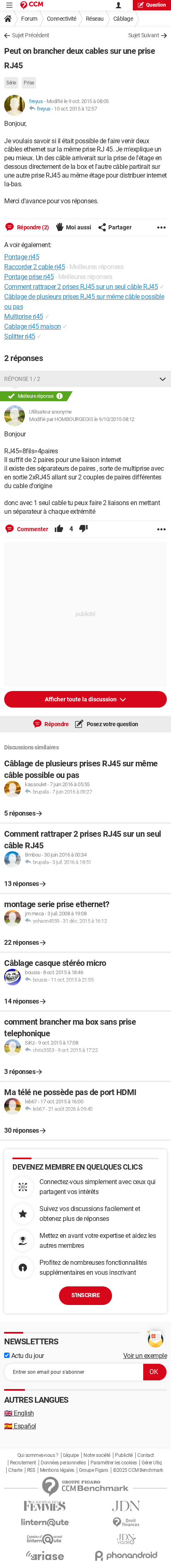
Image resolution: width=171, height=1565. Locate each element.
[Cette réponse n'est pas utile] (83, 529)
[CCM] (32, 5)
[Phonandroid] (126, 1556)
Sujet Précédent (30, 35)
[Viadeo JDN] (126, 1539)
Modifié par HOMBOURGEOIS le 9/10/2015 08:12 (81, 419)
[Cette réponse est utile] (59, 529)
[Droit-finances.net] (126, 1522)
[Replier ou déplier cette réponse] (162, 378)
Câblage (123, 18)
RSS (31, 1470)
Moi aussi (78, 227)
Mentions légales (57, 1470)
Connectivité (61, 18)
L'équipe (71, 1455)
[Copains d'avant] (45, 1539)
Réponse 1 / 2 (22, 379)
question (156, 5)
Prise (29, 83)
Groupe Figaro (93, 1470)
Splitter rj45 (19, 336)
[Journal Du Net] (126, 1506)
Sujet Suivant (143, 35)
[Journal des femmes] (45, 1506)
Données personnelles (63, 1463)
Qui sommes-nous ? (38, 1455)
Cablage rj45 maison (32, 326)
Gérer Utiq (151, 1463)
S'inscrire (85, 1295)
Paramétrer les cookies (113, 1463)
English (19, 1413)
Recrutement (23, 1463)
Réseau (95, 18)
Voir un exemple (145, 1356)
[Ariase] (45, 1555)
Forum (29, 18)
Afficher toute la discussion (81, 699)
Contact (145, 1455)
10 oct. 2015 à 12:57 (75, 109)
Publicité (124, 1455)
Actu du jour (27, 1356)
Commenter (32, 529)
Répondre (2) (32, 227)
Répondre (56, 724)
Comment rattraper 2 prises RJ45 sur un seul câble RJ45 (81, 287)
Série (11, 83)
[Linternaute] (45, 1522)
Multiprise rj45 (23, 316)
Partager (120, 227)
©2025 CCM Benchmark (138, 1470)
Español (20, 1426)
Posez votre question (112, 724)
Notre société (96, 1455)
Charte (15, 1470)
